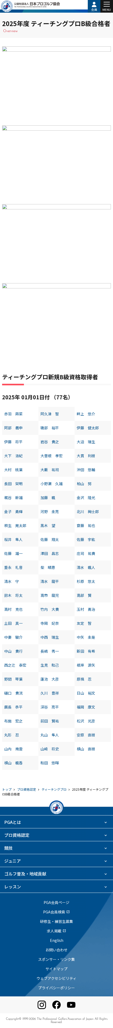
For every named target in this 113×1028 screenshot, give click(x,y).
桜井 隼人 (13, 539)
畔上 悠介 (86, 413)
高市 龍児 (49, 595)
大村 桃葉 (13, 469)
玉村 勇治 (86, 609)
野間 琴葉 (13, 679)
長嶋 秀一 (49, 651)
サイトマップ (56, 968)
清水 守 (11, 581)
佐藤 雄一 (13, 553)
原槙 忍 (84, 679)
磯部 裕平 (49, 427)
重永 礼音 (13, 567)
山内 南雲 (13, 748)
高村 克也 (13, 609)
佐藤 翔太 (49, 539)
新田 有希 (86, 651)
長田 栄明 (13, 483)
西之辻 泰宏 (15, 665)
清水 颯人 (86, 567)
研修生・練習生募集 (56, 921)
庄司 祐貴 (86, 553)
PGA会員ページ (56, 902)
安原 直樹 (86, 734)
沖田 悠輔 (86, 469)
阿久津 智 (49, 413)
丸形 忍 (11, 734)
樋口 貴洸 (13, 693)
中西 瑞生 (49, 637)
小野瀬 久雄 (51, 483)
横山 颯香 (13, 762)
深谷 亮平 (49, 707)
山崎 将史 (49, 748)
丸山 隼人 (49, 734)
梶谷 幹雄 (13, 497)
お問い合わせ (56, 949)
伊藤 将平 (13, 441)
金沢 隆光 (86, 497)
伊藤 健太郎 (88, 427)
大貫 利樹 (86, 455)
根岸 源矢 (86, 665)
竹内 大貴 (49, 609)
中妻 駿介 (13, 637)
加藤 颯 (47, 497)
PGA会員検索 (56, 911)
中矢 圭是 (86, 637)
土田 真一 (13, 623)
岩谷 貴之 (49, 441)
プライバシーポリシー (56, 987)
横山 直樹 (86, 748)
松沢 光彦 (86, 721)
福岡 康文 (86, 707)
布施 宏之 (13, 721)
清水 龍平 (49, 581)
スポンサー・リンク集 (56, 959)
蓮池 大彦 (49, 679)
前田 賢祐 (49, 721)
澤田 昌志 (49, 553)
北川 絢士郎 (88, 511)
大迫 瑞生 (86, 441)
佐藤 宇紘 (86, 539)
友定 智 (84, 623)
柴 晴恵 (47, 567)
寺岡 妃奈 (49, 623)
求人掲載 (56, 930)
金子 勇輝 (13, 511)
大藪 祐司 (49, 469)
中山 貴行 (13, 651)
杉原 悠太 (86, 581)
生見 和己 (49, 665)
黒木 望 (47, 525)
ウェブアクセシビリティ (56, 978)
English (56, 940)
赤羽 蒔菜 (13, 413)
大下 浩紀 (13, 455)
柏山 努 (84, 483)
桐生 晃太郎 (15, 525)
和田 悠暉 (49, 762)
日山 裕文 (86, 693)
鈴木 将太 (13, 595)
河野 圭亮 (49, 511)
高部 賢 (84, 595)
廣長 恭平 (13, 707)
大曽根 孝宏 (51, 455)
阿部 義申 (13, 427)
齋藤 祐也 (86, 525)
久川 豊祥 (49, 693)
